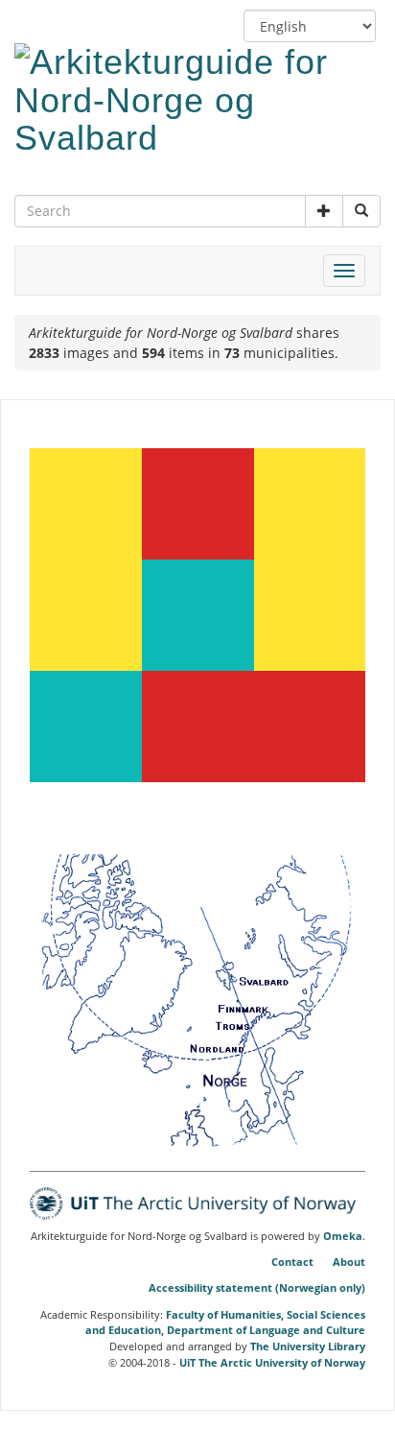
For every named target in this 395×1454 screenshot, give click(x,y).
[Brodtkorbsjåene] (198, 504)
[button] (324, 211)
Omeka (342, 1236)
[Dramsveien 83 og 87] (86, 615)
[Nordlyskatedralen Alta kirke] (309, 615)
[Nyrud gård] (86, 504)
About (349, 1261)
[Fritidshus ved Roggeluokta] (309, 726)
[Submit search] (361, 211)
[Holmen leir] (198, 726)
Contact (292, 1261)
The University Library (307, 1346)
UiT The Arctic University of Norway (272, 1362)
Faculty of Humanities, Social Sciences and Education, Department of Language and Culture (225, 1322)
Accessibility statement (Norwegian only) (257, 1287)
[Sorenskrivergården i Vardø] (198, 615)
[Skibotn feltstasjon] (86, 726)
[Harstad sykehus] (309, 504)
